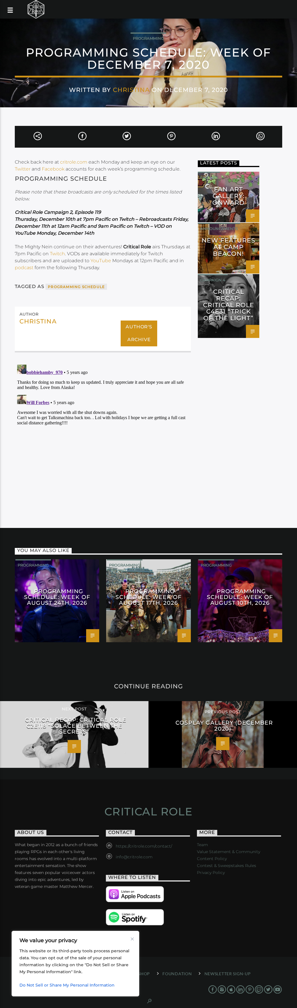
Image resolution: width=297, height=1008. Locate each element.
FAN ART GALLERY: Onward (228, 196)
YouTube (100, 260)
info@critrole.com (134, 856)
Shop (144, 973)
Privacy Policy (211, 872)
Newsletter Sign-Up (227, 973)
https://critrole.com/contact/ (144, 846)
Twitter (22, 169)
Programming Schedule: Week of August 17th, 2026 (148, 597)
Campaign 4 (212, 280)
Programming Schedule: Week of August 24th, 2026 (57, 597)
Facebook (53, 169)
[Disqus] (103, 434)
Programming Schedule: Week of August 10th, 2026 (240, 597)
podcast (24, 267)
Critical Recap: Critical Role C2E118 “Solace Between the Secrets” (75, 725)
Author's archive (139, 333)
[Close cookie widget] (132, 939)
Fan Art (209, 177)
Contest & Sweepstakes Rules (226, 865)
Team (202, 844)
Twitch (57, 253)
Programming (148, 38)
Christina (131, 89)
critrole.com (73, 162)
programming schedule (76, 287)
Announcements (219, 228)
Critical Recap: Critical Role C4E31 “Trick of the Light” (228, 305)
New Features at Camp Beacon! (228, 247)
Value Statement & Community (228, 851)
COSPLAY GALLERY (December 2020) (224, 725)
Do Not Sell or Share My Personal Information (67, 985)
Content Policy (212, 858)
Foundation (177, 973)
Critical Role (148, 811)
